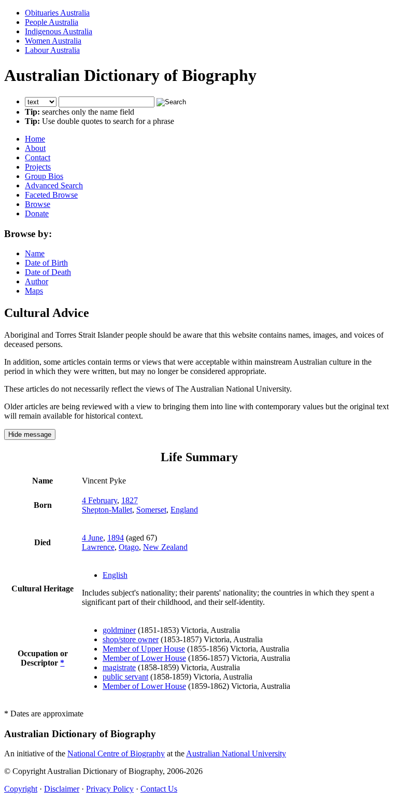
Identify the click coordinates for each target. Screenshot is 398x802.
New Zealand (165, 547)
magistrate (119, 667)
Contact (37, 157)
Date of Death (48, 272)
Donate (37, 213)
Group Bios (44, 176)
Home (35, 138)
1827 (129, 500)
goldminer (119, 630)
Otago (129, 547)
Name (35, 253)
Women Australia (53, 40)
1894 (115, 537)
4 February (99, 500)
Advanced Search (54, 185)
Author (36, 281)
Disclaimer (61, 788)
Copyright (20, 788)
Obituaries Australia (57, 12)
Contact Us (158, 788)
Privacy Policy (110, 788)
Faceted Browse (51, 194)
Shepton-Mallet (107, 509)
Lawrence (98, 547)
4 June (92, 537)
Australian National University (236, 753)
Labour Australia (52, 50)
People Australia (51, 22)
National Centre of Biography (116, 753)
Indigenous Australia (58, 31)
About (35, 148)
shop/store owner (131, 639)
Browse (37, 204)
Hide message (29, 434)
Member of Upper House (144, 648)
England (184, 509)
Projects (38, 166)
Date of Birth (46, 262)
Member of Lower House (144, 658)
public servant (125, 676)
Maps (34, 290)
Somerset (151, 509)
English (115, 575)
